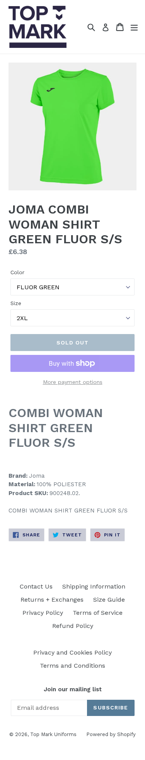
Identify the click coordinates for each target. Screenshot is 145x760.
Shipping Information (93, 586)
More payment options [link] (72, 382)
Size (15, 303)
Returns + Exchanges (52, 599)
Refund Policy (72, 625)
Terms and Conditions (72, 665)
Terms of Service (98, 612)
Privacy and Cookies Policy (72, 652)
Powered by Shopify (111, 734)
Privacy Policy (42, 612)
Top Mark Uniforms (53, 734)
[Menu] (134, 27)
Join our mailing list (73, 689)
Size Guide (109, 599)
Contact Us (36, 586)
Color (17, 272)
